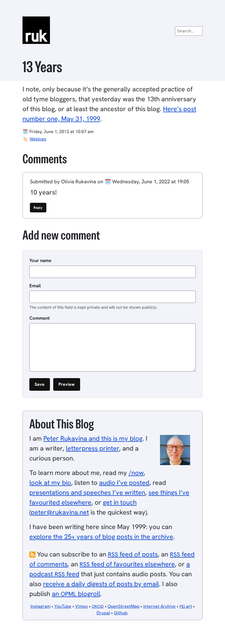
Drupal (103, 613)
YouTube (62, 606)
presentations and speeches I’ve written (87, 492)
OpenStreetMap (123, 606)
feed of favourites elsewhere (127, 564)
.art (185, 606)
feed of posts (133, 554)
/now (136, 472)
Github (120, 613)
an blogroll (76, 593)
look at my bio (50, 482)
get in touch (120, 502)
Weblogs (38, 139)
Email (35, 286)
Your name (40, 260)
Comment (39, 318)
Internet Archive (159, 606)
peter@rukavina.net (60, 512)
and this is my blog (92, 438)
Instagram (40, 606)
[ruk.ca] (112, 30)
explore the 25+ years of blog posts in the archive (101, 536)
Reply (38, 207)
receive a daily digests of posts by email (101, 584)
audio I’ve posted (124, 482)
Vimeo (81, 606)
